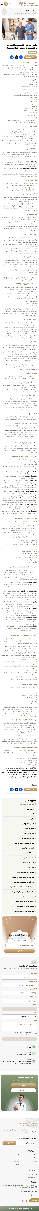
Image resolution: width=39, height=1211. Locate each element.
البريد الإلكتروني (33, 981)
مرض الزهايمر (31, 264)
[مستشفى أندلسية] (28, 4)
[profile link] (29, 1201)
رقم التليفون (33, 989)
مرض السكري (33, 197)
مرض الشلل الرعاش (21, 244)
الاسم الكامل (33, 973)
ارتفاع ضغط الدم (27, 187)
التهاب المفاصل (32, 99)
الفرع (35, 1012)
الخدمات (17, 1154)
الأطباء (35, 1157)
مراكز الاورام (16, 1161)
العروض (35, 1161)
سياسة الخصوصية (32, 1174)
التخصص (34, 1004)
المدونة (17, 1157)
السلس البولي (32, 699)
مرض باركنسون (32, 115)
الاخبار (17, 1164)
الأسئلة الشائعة (33, 1171)
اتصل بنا (35, 1167)
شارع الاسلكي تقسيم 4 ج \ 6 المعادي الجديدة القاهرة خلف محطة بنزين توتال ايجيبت (17, 1062)
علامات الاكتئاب (28, 537)
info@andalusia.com (24, 1054)
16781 (29, 1047)
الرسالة (35, 1020)
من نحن (35, 1154)
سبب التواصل (33, 996)
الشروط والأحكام (32, 1177)
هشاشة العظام (33, 347)
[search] (10, 4)
